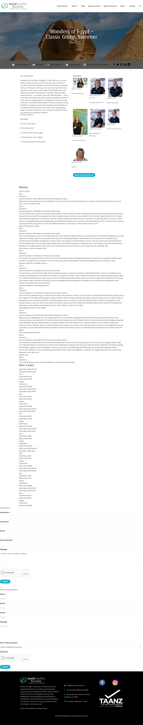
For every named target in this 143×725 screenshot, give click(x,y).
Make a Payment (110, 6)
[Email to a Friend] (121, 64)
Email (2, 531)
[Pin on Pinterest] (125, 64)
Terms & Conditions (28, 708)
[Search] (140, 6)
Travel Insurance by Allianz (98, 65)
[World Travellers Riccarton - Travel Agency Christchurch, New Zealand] (14, 6)
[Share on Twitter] (118, 64)
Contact (132, 6)
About (74, 6)
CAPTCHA (4, 652)
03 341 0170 (71, 690)
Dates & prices (56, 65)
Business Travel (94, 6)
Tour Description (22, 65)
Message (3, 549)
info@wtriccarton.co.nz (76, 685)
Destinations (62, 6)
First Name (5, 512)
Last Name (4, 522)
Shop (122, 6)
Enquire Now (74, 65)
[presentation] (15, 658)
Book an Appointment (84, 175)
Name (3, 594)
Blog (83, 6)
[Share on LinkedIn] (129, 64)
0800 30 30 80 (82, 690)
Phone (2, 613)
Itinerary (39, 65)
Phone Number (7, 540)
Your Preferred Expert (9, 643)
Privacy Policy (42, 708)
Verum (85, 716)
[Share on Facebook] (114, 64)
